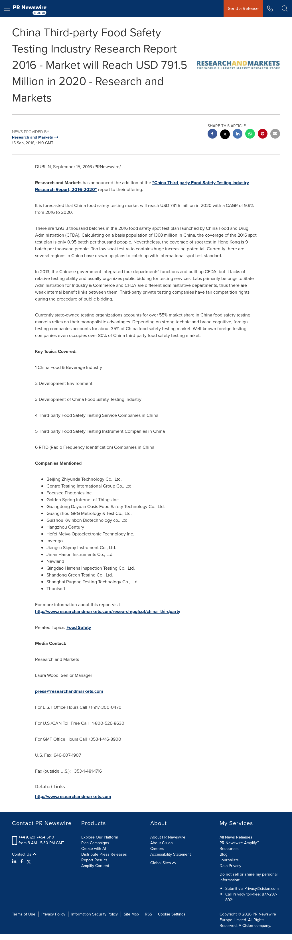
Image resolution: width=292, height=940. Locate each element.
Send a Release (243, 8)
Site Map (131, 914)
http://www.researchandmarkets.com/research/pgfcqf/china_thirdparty (107, 611)
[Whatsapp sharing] (250, 134)
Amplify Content (95, 866)
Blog (224, 854)
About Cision (161, 843)
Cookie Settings (172, 914)
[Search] (284, 8)
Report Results (94, 860)
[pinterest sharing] (262, 134)
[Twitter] (28, 861)
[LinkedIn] (15, 861)
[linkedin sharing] (237, 134)
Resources (229, 849)
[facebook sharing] (212, 134)
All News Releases (236, 837)
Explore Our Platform (99, 837)
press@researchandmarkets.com (69, 691)
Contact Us (22, 854)
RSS (148, 914)
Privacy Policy (53, 914)
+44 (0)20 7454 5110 (36, 837)
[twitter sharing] (225, 135)
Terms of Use (23, 914)
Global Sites (161, 863)
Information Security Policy (94, 914)
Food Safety (78, 627)
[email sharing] (275, 134)
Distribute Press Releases (104, 854)
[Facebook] (21, 861)
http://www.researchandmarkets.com (73, 796)
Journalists (229, 860)
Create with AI (93, 849)
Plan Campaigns (95, 843)
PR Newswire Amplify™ (239, 843)
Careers (157, 849)
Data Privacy (230, 866)
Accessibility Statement (170, 854)
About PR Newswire (167, 837)
